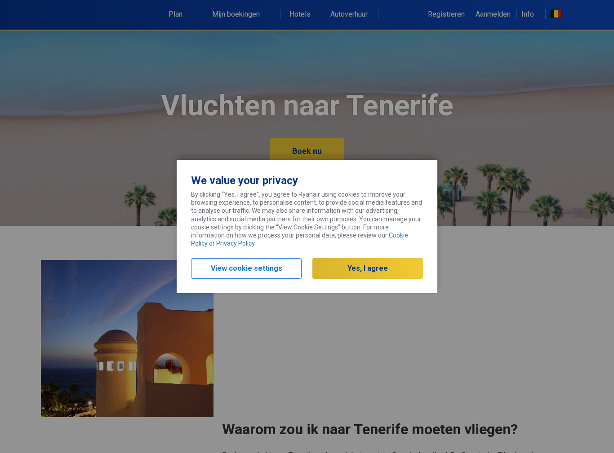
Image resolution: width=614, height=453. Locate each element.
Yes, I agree (367, 268)
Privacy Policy (235, 243)
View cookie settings (246, 268)
